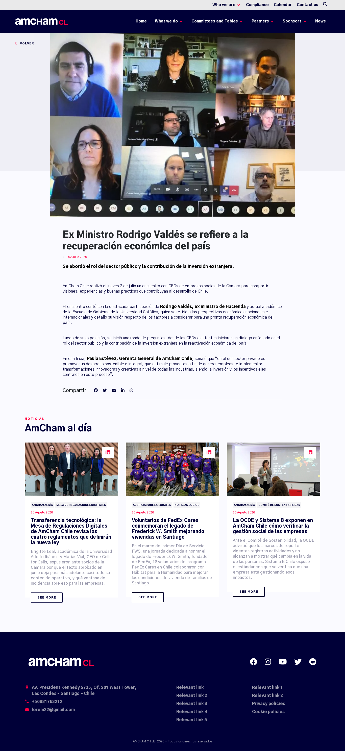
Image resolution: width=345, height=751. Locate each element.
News (320, 21)
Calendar (283, 5)
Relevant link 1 (267, 688)
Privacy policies (268, 704)
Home (142, 22)
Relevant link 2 (191, 696)
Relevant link (190, 688)
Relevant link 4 (191, 712)
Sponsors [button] (292, 21)
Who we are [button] (223, 5)
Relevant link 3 (191, 704)
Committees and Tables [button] (214, 21)
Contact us (307, 5)
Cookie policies (268, 712)
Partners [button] (260, 21)
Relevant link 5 (191, 720)
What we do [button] (166, 21)
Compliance (257, 5)
